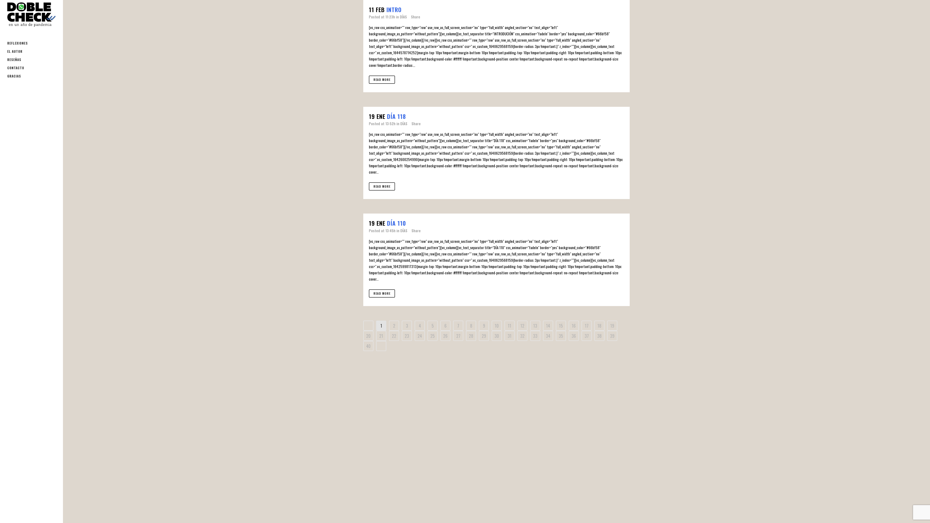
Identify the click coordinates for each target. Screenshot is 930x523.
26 (445, 336)
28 (471, 336)
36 (574, 336)
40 (368, 346)
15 (561, 326)
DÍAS (403, 16)
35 (561, 336)
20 (368, 336)
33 (535, 336)
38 (599, 336)
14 (548, 326)
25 (432, 336)
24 (420, 336)
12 (522, 326)
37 (587, 336)
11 (509, 326)
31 (510, 336)
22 (394, 336)
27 (458, 336)
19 (612, 326)
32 (522, 336)
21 (381, 336)
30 (497, 336)
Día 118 (396, 116)
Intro (394, 9)
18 (599, 326)
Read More (381, 79)
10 (497, 326)
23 (407, 336)
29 (484, 336)
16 (574, 326)
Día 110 (396, 223)
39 (612, 336)
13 (535, 326)
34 (548, 336)
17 (587, 326)
